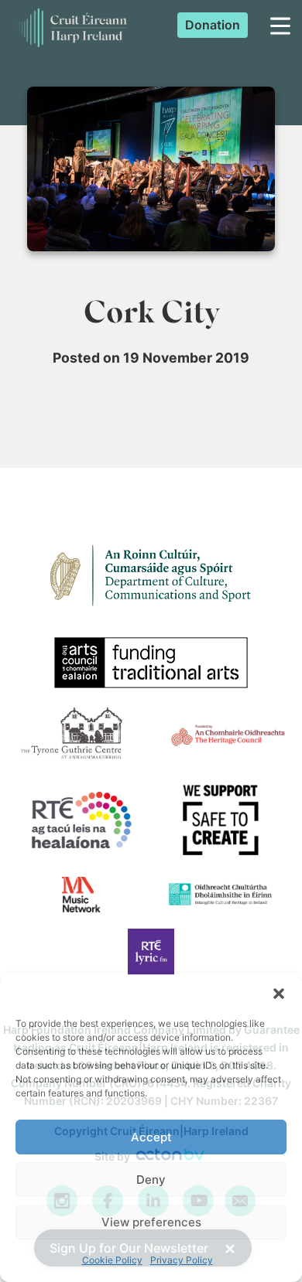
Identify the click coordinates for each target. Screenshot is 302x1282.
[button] (279, 993)
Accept (151, 1137)
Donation (212, 24)
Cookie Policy (112, 1260)
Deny (151, 1179)
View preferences (151, 1222)
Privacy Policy (181, 1260)
